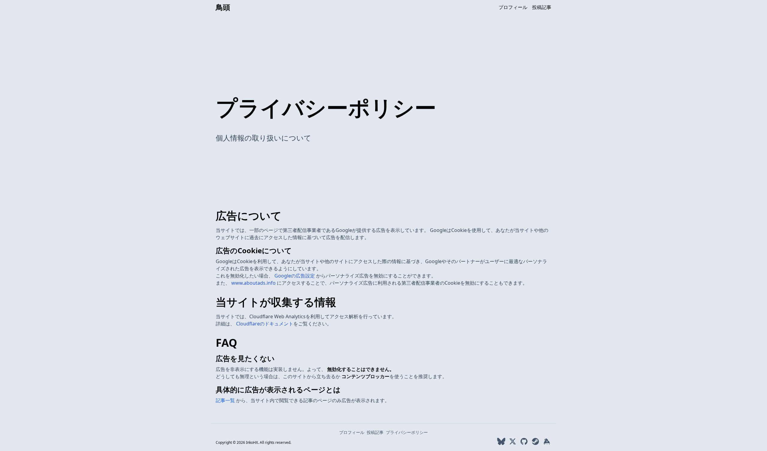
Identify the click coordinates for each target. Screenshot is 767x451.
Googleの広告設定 (295, 275)
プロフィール (513, 7)
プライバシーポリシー (407, 432)
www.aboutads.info (254, 283)
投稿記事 (541, 7)
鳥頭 (223, 7)
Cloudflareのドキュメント (264, 323)
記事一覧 (226, 400)
